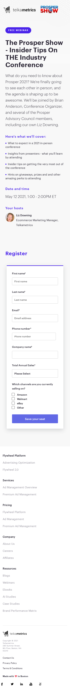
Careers (8, 550)
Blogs (6, 575)
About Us (9, 543)
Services (8, 480)
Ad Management (13, 519)
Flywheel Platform (14, 455)
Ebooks (7, 589)
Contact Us (8, 657)
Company (9, 536)
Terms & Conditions (12, 668)
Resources (9, 568)
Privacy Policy (10, 663)
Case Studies (11, 603)
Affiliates (8, 557)
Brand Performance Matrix (20, 610)
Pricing (7, 505)
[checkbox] (35, 401)
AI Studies (9, 596)
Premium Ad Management (19, 494)
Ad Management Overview (20, 487)
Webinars (9, 582)
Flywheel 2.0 (10, 469)
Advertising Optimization (19, 462)
